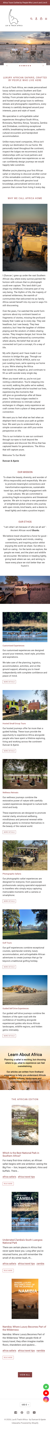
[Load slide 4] (26, 65)
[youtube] (46, 1393)
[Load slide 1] (19, 65)
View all (25, 1375)
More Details (9, 682)
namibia (41, 1350)
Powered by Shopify (29, 1423)
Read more (8, 1184)
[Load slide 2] (22, 65)
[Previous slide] (6, 65)
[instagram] (46, 1399)
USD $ (24, 1405)
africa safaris (9, 1176)
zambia (40, 1263)
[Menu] (46, 18)
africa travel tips (26, 1176)
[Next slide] (43, 65)
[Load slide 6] (30, 65)
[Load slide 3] (24, 65)
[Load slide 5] (28, 65)
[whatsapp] (46, 1387)
